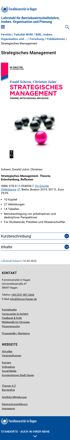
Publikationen (56, 39)
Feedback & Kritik (12, 317)
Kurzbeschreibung (16, 236)
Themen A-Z (9, 385)
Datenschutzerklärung (15, 404)
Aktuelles (7, 351)
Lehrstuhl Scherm (11, 260)
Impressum (8, 408)
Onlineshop (8, 366)
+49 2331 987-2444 (22, 294)
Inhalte (6, 247)
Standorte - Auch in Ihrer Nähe (25, 431)
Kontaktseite (9, 309)
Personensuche (11, 326)
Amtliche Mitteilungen (14, 397)
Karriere (6, 362)
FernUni (6, 34)
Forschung (37, 39)
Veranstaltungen (11, 355)
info (12, 298)
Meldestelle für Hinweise (16, 322)
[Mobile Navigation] (3, 27)
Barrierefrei (8, 389)
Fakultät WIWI (23, 34)
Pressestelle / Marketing (16, 333)
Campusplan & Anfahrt (15, 313)
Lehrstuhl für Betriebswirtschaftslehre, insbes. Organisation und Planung (30, 20)
